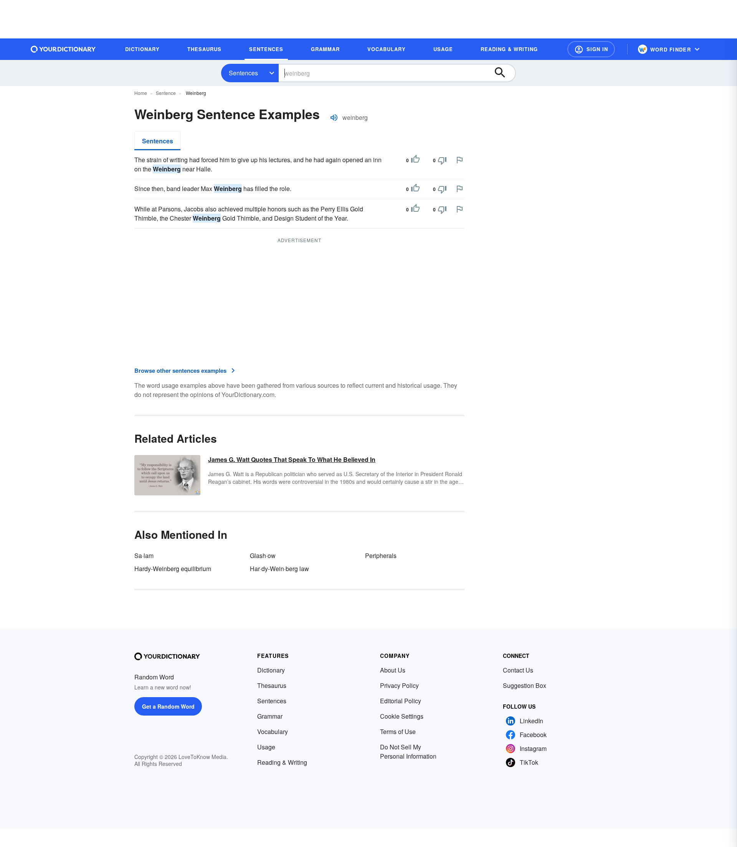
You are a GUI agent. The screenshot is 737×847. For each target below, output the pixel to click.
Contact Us (518, 670)
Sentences (243, 72)
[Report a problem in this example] (459, 159)
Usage (266, 746)
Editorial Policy (400, 700)
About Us (392, 670)
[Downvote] (442, 160)
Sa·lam (144, 555)
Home (140, 93)
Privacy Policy (399, 685)
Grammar (270, 716)
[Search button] (503, 73)
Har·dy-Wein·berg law (279, 568)
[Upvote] (415, 160)
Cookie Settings (401, 716)
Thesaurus (271, 685)
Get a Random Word (168, 706)
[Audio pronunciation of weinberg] (334, 117)
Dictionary (271, 670)
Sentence (166, 93)
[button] (591, 49)
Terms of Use (398, 731)
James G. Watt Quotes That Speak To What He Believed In (291, 459)
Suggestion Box (524, 685)
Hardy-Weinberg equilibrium (172, 568)
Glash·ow (263, 555)
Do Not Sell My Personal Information (408, 751)
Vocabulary (272, 731)
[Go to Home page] (63, 49)
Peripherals (381, 555)
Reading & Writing (282, 762)
